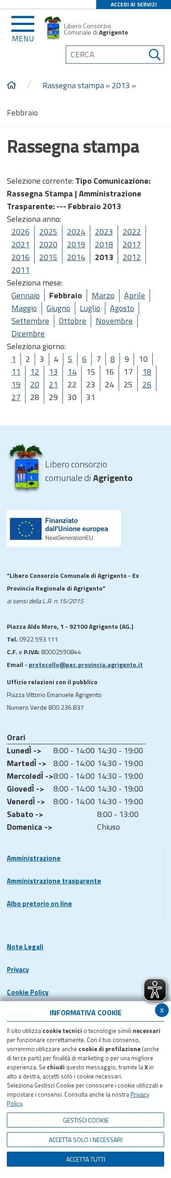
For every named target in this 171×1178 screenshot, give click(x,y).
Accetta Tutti (85, 1159)
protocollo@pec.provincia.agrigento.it (86, 664)
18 (146, 372)
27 (16, 397)
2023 (104, 232)
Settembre (30, 321)
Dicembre (28, 333)
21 (53, 384)
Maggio (24, 308)
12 (34, 372)
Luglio (90, 308)
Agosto (122, 308)
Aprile (134, 295)
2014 (76, 257)
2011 (20, 270)
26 (146, 384)
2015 (48, 257)
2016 (20, 257)
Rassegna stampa (73, 85)
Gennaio (25, 295)
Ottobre (72, 321)
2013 (121, 85)
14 (72, 372)
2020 (48, 244)
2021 (20, 244)
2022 (132, 232)
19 (16, 384)
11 (16, 372)
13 (53, 372)
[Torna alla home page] (11, 85)
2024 (76, 232)
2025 (48, 232)
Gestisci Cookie (86, 1120)
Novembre (114, 321)
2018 (104, 244)
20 (34, 384)
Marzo (103, 295)
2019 (76, 244)
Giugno (58, 308)
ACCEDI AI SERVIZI (134, 4)
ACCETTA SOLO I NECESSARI (86, 1139)
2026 (20, 232)
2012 (132, 257)
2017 (132, 244)
